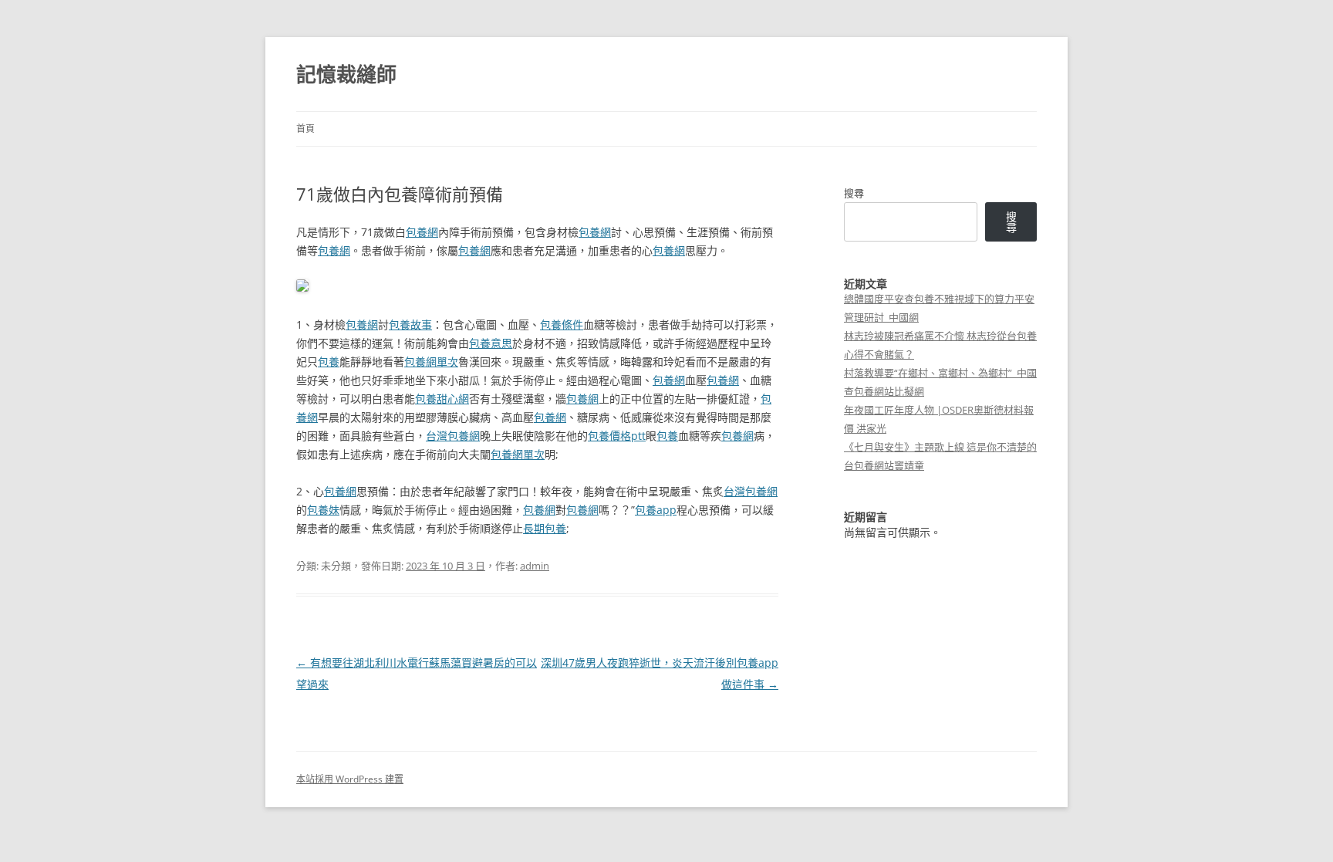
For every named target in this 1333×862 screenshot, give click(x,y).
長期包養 (544, 528)
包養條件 (561, 324)
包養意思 (490, 343)
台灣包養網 (453, 435)
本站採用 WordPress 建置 (349, 779)
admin (534, 566)
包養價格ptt (617, 435)
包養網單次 (431, 361)
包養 (328, 361)
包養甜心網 (442, 398)
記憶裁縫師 (346, 74)
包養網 (422, 232)
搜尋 (854, 193)
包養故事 (410, 324)
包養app (656, 509)
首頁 (305, 128)
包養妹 (323, 509)
